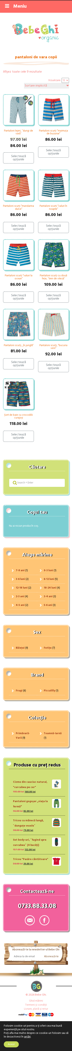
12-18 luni (22, 588)
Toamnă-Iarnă (53, 733)
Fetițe (48, 648)
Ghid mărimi (36, 1001)
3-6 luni (20, 579)
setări (27, 1037)
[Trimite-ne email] (30, 920)
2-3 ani (20, 596)
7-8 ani (20, 570)
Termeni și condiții (36, 1005)
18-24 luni (50, 588)
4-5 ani (20, 605)
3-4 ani (48, 596)
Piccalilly (49, 691)
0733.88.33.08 (37, 907)
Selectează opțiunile (18, 158)
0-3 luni (48, 570)
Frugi (19, 691)
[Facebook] (44, 920)
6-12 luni (49, 579)
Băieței (20, 648)
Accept (11, 1044)
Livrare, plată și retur (36, 1009)
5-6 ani (48, 605)
